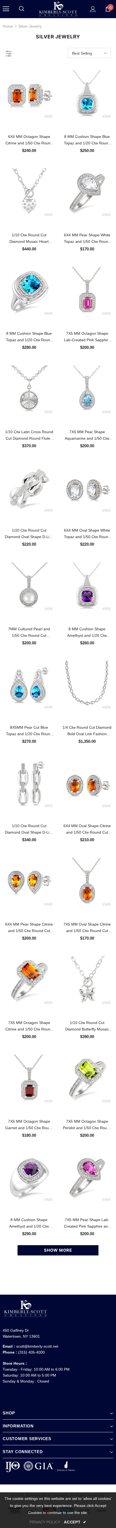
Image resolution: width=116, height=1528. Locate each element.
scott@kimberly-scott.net (37, 1346)
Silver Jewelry (30, 26)
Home (8, 26)
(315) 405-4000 (31, 1352)
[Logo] (58, 8)
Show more (58, 1250)
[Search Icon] (21, 9)
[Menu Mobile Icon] (6, 9)
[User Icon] (93, 9)
